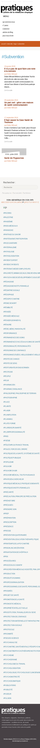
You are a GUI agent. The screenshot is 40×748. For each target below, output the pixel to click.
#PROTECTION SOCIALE (12, 625)
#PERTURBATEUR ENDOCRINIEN (16, 368)
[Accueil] (17, 8)
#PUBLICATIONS (9, 685)
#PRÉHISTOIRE (9, 501)
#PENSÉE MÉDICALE (11, 316)
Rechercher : (9, 182)
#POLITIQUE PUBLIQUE (12, 458)
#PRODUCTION (9, 574)
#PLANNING (7, 419)
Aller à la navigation (6, 1)
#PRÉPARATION (9, 518)
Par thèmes (27, 193)
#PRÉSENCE (8, 526)
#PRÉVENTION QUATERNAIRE (15, 535)
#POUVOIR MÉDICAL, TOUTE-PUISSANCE (19, 475)
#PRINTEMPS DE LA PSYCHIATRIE (16, 544)
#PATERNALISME (10, 247)
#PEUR (6, 380)
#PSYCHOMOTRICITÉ (11, 677)
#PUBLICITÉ (7, 690)
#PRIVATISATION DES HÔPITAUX (15, 552)
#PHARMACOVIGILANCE (12, 389)
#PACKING (7, 213)
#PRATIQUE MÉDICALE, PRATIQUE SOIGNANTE (21, 483)
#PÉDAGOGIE (8, 282)
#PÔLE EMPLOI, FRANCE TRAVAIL (16, 445)
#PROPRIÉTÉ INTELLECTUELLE (15, 608)
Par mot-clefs (17, 193)
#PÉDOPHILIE (8, 295)
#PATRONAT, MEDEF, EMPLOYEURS (16, 269)
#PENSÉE (7, 312)
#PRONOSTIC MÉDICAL (12, 604)
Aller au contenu (17, 1)
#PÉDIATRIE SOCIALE (11, 290)
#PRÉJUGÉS (8, 505)
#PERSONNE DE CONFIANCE (14, 350)
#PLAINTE (7, 406)
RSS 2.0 (15, 739)
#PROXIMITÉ (8, 634)
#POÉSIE (6, 441)
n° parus (5, 25)
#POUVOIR (7, 466)
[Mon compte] (32, 16)
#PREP (6, 514)
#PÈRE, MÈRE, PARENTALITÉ (14, 329)
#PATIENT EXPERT (10, 260)
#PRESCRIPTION (9, 522)
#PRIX (5, 556)
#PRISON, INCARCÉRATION (13, 548)
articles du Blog (8, 32)
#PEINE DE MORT (10, 303)
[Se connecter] (36, 16)
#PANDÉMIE (8, 222)
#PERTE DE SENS (10, 363)
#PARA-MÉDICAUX (10, 226)
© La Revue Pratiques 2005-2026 (27, 739)
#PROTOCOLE (8, 629)
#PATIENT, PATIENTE (11, 264)
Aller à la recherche (28, 1)
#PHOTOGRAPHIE (10, 398)
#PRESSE (7, 531)
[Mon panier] (29, 16)
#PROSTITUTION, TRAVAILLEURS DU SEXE (19, 612)
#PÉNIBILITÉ (8, 307)
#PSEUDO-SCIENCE (11, 638)
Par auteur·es (7, 193)
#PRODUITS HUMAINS (11, 578)
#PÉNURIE (7, 325)
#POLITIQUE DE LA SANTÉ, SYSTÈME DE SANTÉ (21, 453)
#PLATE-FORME (9, 423)
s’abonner (6, 29)
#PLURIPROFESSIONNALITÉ (14, 432)
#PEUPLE (7, 376)
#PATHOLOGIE (8, 252)
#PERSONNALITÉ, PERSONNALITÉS (17, 346)
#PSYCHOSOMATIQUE (11, 681)
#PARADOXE (8, 230)
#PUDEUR (7, 694)
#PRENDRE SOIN (9, 509)
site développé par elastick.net (20, 741)
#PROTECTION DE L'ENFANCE (14, 617)
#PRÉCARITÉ (8, 492)
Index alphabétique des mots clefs (20, 200)
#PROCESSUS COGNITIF (12, 565)
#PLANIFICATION (9, 415)
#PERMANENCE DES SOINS (14, 337)
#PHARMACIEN (9, 385)
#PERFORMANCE (10, 333)
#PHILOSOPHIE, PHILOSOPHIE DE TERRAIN (19, 393)
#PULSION (7, 698)
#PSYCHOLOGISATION (11, 668)
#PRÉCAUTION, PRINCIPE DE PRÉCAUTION (19, 496)
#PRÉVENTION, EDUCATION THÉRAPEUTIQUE (21, 539)
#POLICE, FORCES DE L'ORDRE (15, 449)
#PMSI (5, 436)
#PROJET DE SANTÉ (11, 595)
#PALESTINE (8, 217)
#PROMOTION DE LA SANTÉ (13, 599)
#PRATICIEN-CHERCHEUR (13, 479)
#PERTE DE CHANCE (11, 359)
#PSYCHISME (8, 655)
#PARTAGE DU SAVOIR (12, 234)
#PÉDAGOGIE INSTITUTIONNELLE (16, 286)
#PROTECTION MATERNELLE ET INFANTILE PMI (21, 621)
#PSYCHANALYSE (10, 642)
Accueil (3, 44)
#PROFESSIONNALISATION (13, 582)
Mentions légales (8, 739)
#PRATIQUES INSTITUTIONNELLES (16, 488)
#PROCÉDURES (9, 561)
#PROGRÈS (7, 591)
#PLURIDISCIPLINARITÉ (12, 428)
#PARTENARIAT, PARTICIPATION (15, 239)
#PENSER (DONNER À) (12, 320)
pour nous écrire (8, 36)
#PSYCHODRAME (10, 660)
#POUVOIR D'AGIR (10, 471)
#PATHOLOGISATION (11, 256)
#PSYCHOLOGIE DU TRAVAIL (14, 664)
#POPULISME (8, 462)
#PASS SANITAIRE (10, 243)
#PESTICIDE (8, 372)
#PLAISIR (6, 410)
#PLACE (6, 402)
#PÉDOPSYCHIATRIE (11, 299)
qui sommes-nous (9, 22)
